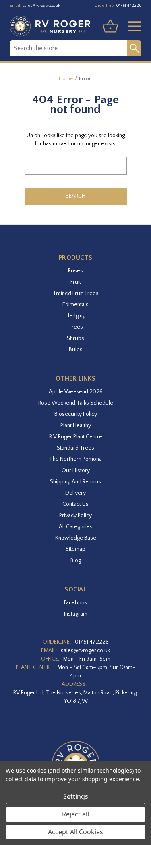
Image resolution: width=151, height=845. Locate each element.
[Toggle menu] (131, 26)
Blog (75, 560)
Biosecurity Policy (75, 414)
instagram (75, 614)
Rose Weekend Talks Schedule (75, 403)
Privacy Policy (75, 515)
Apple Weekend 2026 (76, 392)
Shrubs (75, 338)
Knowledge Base (75, 538)
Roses (75, 271)
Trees (75, 327)
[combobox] (68, 48)
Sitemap (75, 549)
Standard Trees (75, 448)
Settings (75, 796)
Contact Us (75, 504)
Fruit (75, 282)
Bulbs (76, 349)
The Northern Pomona (75, 459)
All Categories (76, 527)
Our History (76, 470)
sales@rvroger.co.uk (41, 5)
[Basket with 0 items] (110, 26)
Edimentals (75, 304)
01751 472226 (128, 5)
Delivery (75, 493)
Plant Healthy (75, 425)
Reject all (75, 814)
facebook (75, 602)
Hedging (75, 316)
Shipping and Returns (75, 482)
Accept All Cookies (75, 831)
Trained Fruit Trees (76, 293)
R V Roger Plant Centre (75, 437)
